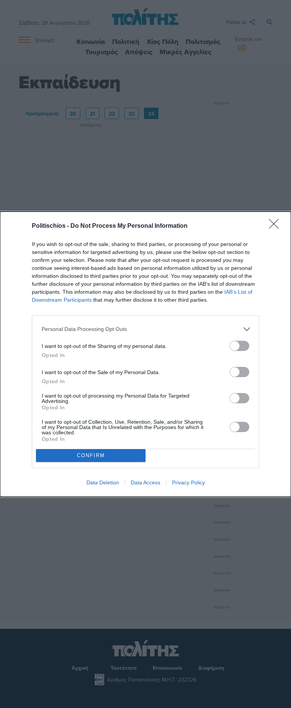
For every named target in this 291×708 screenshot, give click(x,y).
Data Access (145, 482)
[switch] (239, 346)
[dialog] (145, 354)
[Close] (276, 226)
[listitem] (145, 329)
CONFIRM (91, 455)
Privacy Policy (188, 482)
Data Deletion (102, 482)
